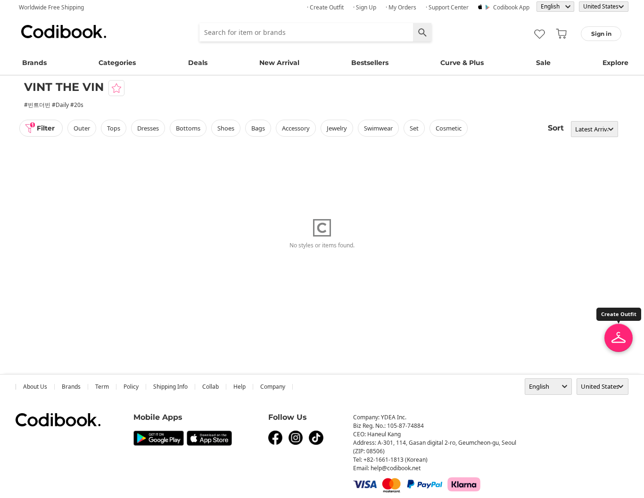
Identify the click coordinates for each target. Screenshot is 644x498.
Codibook (63, 31)
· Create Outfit (325, 7)
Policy (131, 387)
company (272, 387)
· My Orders (401, 7)
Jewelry (337, 128)
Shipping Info (170, 387)
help (239, 387)
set (414, 128)
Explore (615, 62)
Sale (543, 62)
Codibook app (511, 7)
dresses (148, 128)
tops (113, 128)
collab (210, 387)
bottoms (188, 128)
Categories (117, 62)
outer (82, 128)
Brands (34, 62)
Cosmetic (449, 128)
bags (258, 128)
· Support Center (447, 7)
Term (102, 387)
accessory (296, 128)
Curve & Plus (462, 62)
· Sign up (364, 7)
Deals (197, 62)
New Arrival (279, 62)
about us (35, 387)
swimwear (378, 128)
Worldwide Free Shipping (51, 7)
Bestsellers (369, 62)
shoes (225, 128)
